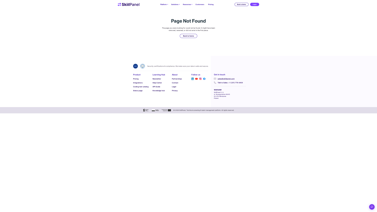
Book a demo (241, 4)
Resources (187, 4)
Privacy (175, 91)
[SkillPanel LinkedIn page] (192, 79)
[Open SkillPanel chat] (372, 207)
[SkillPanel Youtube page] (196, 79)
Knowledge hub (159, 91)
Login (255, 4)
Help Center (157, 83)
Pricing (211, 4)
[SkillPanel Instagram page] (200, 79)
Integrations (138, 83)
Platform (163, 4)
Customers (199, 4)
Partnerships (177, 79)
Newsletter (157, 79)
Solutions (174, 4)
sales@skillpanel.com (226, 79)
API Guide (156, 87)
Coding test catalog (141, 87)
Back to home (188, 36)
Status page (138, 91)
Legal (174, 87)
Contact (175, 83)
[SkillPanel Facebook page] (204, 79)
